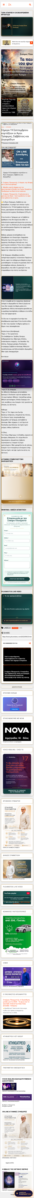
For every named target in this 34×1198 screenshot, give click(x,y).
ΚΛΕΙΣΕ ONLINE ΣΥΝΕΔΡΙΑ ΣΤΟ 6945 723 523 (17, 501)
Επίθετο (6, 538)
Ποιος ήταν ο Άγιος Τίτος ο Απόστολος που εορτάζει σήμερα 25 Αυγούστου (24, 108)
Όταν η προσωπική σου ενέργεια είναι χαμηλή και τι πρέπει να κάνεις (20, 42)
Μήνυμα (6, 560)
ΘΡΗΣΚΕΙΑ (8, 127)
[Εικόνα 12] (21, 787)
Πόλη (5, 552)
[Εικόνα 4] (14, 787)
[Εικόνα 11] (20, 787)
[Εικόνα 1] (12, 787)
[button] (17, 771)
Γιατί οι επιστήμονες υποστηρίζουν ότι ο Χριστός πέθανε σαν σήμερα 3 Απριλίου (16, 658)
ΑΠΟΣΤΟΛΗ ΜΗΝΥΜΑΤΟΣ (17, 578)
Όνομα (6, 530)
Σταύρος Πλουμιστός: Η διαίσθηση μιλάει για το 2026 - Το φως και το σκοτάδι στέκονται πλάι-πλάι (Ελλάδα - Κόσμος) (16, 1003)
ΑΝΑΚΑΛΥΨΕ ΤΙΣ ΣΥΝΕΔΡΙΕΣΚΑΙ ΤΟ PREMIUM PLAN (17, 791)
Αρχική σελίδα (10, 1163)
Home (2, 127)
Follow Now (15, 709)
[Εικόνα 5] (15, 787)
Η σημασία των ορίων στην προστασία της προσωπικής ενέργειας (14, 92)
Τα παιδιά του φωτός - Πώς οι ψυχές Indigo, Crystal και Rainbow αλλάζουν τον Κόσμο (15, 70)
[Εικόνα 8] (17, 787)
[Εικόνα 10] (19, 787)
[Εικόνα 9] (18, 787)
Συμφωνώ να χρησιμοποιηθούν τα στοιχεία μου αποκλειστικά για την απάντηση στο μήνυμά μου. (18, 573)
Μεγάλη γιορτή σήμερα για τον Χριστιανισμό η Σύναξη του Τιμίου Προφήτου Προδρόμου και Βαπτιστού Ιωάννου (16, 189)
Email (6, 545)
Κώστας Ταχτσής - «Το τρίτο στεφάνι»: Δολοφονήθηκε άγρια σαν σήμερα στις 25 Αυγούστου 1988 (9, 105)
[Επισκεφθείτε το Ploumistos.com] (6, 26)
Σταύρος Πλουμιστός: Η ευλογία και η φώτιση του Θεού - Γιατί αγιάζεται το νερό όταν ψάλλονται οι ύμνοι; (16, 196)
